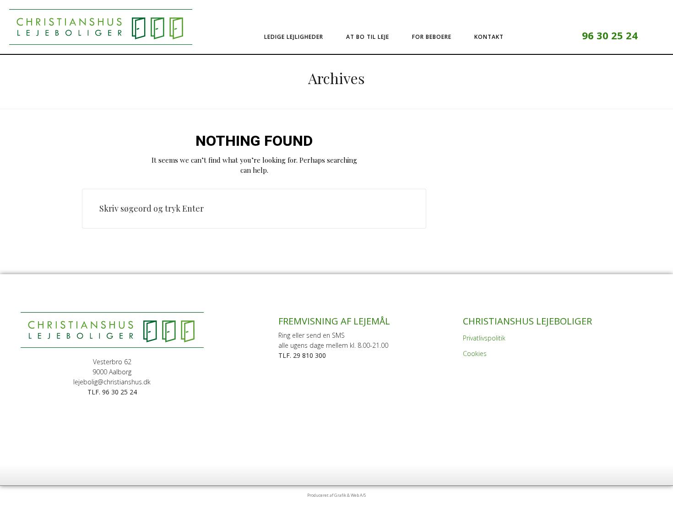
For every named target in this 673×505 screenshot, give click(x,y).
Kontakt (489, 37)
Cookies (475, 353)
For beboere (431, 37)
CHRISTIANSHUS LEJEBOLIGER (527, 321)
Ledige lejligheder (293, 37)
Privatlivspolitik (484, 338)
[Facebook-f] (550, 35)
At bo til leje (367, 37)
